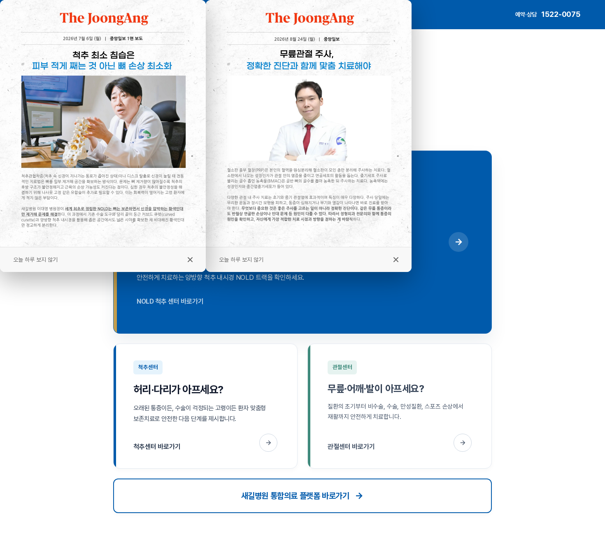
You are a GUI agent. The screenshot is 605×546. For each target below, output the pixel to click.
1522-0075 (560, 14)
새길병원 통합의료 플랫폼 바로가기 (295, 496)
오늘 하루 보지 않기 (241, 259)
